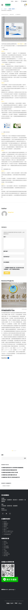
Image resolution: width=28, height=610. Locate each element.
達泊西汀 (15, 500)
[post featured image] (14, 295)
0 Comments (17, 14)
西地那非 (11, 309)
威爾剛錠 (6, 525)
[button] (12, 450)
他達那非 (2, 309)
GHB (5, 544)
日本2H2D (4, 510)
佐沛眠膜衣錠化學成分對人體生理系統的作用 (10, 477)
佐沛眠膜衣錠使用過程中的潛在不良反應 (9, 472)
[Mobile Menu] (2, 5)
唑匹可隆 (6, 555)
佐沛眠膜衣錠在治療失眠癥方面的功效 (9, 475)
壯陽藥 (9, 309)
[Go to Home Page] (1, 9)
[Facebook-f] (2, 513)
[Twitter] (6, 513)
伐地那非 (6, 309)
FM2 (5, 549)
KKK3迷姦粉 (6, 547)
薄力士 (5, 529)
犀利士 (23, 44)
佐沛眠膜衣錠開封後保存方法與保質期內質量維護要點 (12, 467)
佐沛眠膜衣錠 (7, 554)
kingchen (12, 14)
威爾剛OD (6, 523)
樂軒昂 (19, 44)
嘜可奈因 (6, 543)
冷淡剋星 (3, 506)
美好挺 (5, 526)
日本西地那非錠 (7, 534)
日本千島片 (6, 552)
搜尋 (2, 455)
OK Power (6, 528)
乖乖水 (5, 541)
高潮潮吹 (15, 506)
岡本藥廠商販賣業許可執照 (8, 310)
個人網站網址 (6, 262)
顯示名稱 (6, 251)
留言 (5, 236)
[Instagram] (10, 513)
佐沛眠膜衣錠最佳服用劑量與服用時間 (9, 470)
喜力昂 (5, 521)
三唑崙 (5, 551)
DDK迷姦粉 (6, 546)
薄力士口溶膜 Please (8, 531)
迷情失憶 (9, 506)
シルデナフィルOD (8, 532)
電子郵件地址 (7, 256)
